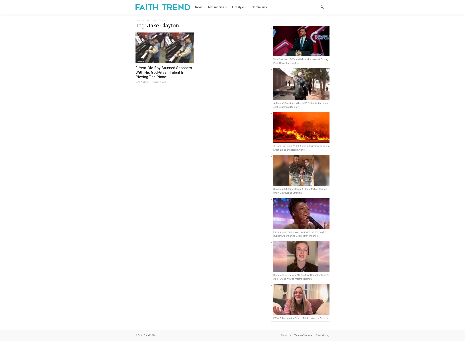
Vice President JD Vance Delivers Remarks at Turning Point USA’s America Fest (300, 61)
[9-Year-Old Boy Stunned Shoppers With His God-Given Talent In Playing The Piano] (165, 47)
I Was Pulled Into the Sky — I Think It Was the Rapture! (301, 318)
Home (139, 20)
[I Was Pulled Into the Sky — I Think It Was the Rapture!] (301, 300)
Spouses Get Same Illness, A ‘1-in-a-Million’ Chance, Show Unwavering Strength (300, 191)
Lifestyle (140, 61)
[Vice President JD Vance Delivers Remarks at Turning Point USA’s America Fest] (301, 41)
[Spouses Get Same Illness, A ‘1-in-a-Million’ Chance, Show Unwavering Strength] (301, 171)
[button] (322, 7)
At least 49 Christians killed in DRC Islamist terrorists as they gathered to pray (300, 105)
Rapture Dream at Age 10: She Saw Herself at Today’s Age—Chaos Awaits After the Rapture (301, 277)
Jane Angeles (142, 81)
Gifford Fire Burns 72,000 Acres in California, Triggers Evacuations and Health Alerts (301, 148)
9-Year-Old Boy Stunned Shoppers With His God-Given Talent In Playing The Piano (164, 72)
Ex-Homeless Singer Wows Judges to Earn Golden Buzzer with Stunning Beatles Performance (299, 234)
